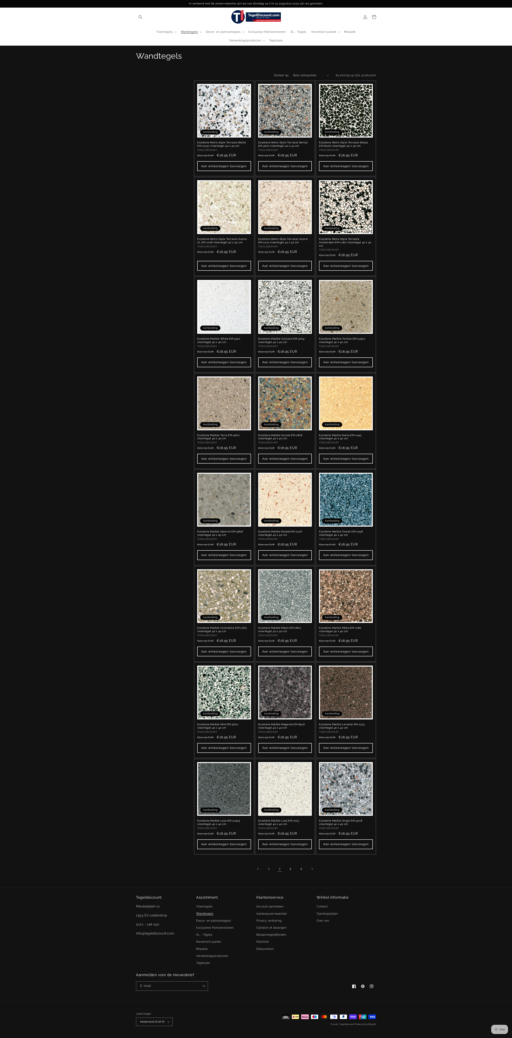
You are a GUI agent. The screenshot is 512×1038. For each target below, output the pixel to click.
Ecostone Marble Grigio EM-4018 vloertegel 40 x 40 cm (340, 822)
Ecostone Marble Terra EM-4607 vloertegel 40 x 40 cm (218, 437)
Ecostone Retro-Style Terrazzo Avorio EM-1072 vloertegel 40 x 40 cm (283, 240)
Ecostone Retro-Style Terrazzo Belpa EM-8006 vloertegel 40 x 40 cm (343, 144)
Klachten (262, 941)
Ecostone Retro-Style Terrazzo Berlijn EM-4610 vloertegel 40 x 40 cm (283, 144)
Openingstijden (327, 913)
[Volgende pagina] (312, 868)
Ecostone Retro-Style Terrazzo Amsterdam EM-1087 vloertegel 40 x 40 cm (345, 242)
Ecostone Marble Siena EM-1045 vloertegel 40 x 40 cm (340, 437)
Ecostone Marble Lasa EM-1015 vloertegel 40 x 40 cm (278, 822)
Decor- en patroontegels (213, 920)
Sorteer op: (281, 75)
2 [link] (280, 869)
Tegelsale (203, 963)
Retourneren (265, 948)
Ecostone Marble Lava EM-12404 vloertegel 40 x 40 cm (218, 822)
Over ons (323, 920)
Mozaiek (202, 948)
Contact (322, 906)
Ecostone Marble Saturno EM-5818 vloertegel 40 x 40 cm (220, 533)
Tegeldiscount (346, 1024)
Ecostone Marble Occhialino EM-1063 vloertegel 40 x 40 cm (222, 629)
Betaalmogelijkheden (271, 934)
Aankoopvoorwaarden (271, 913)
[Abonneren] (203, 986)
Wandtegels (204, 913)
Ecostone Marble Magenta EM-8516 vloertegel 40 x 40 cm (281, 726)
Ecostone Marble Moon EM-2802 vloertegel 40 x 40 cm (279, 629)
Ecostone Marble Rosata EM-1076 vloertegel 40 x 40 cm (280, 533)
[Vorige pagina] (258, 868)
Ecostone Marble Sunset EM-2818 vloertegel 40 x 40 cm (280, 437)
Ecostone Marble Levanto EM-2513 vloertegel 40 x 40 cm (342, 726)
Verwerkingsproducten (212, 956)
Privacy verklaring (269, 920)
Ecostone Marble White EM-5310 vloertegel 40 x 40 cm (218, 340)
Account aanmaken (270, 906)
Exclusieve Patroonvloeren (215, 927)
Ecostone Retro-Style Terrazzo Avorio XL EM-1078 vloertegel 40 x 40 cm (222, 240)
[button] (140, 17)
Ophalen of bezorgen (271, 927)
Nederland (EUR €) (152, 1021)
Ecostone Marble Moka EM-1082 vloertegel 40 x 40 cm (340, 629)
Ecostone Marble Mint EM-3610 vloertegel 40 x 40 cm (217, 726)
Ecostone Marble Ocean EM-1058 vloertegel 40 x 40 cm (341, 533)
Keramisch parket (208, 941)
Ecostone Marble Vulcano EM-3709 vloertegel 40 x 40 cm (281, 340)
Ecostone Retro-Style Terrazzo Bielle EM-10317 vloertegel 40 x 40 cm (221, 144)
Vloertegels (204, 906)
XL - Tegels (204, 934)
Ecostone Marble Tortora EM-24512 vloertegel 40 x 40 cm (342, 340)
